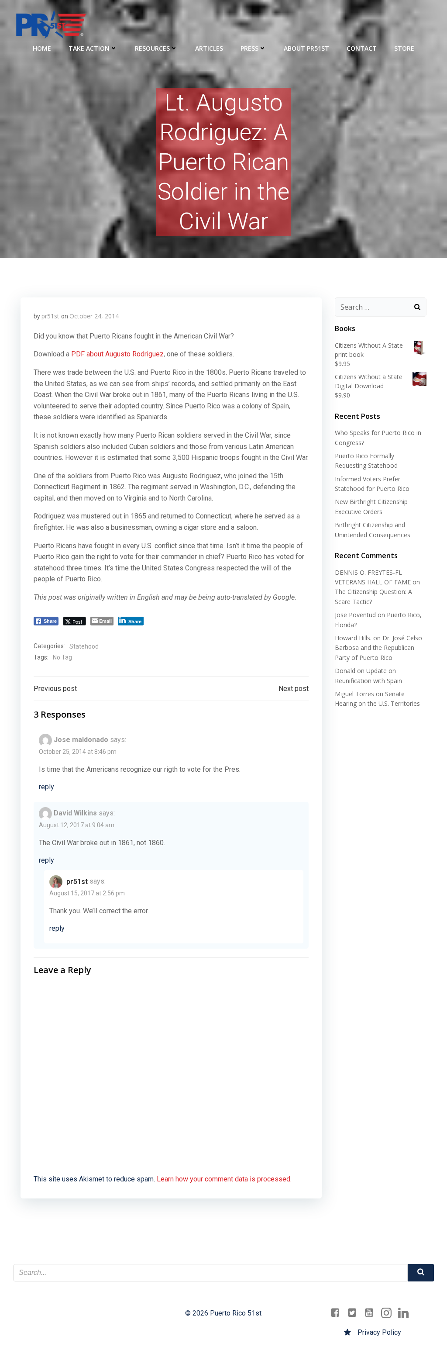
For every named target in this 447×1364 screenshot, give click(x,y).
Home (42, 48)
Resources (152, 48)
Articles (209, 48)
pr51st (50, 316)
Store (404, 48)
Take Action (89, 48)
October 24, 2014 (94, 316)
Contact (362, 48)
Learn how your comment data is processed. (224, 1179)
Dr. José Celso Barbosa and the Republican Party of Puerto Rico (378, 648)
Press (249, 48)
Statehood (84, 646)
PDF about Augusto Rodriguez (117, 354)
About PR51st (306, 48)
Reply (46, 787)
